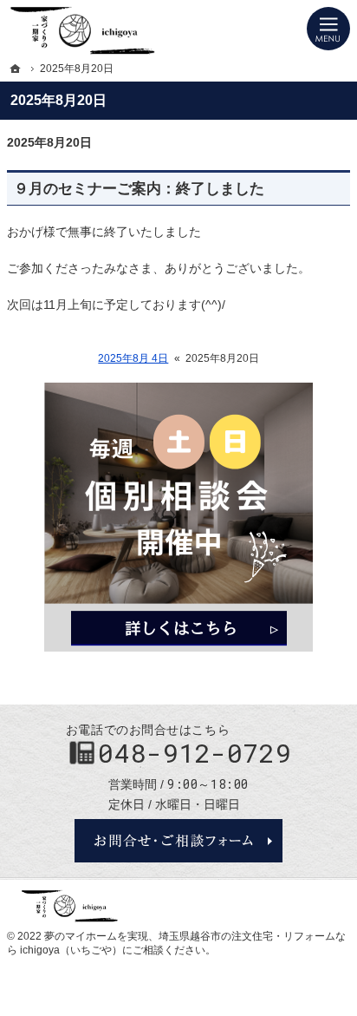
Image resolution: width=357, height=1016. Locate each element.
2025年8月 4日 (133, 358)
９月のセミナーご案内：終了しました (139, 188)
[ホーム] (16, 68)
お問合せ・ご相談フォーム (178, 840)
